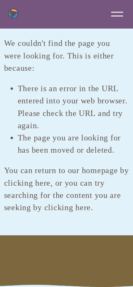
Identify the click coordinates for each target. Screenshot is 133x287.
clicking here (27, 183)
